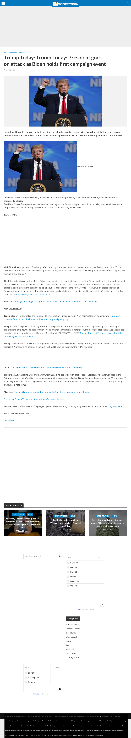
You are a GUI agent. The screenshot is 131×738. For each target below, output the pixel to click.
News (22, 52)
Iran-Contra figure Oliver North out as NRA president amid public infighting (46, 367)
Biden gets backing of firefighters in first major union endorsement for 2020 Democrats (55, 301)
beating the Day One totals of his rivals (31, 294)
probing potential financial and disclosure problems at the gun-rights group (62, 318)
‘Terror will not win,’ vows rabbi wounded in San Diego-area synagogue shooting (52, 392)
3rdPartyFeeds (11, 52)
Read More (9, 420)
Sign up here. (116, 406)
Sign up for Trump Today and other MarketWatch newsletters (34, 399)
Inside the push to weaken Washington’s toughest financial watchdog (65, 523)
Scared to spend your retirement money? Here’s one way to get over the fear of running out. (108, 523)
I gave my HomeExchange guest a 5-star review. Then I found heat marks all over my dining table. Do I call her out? (23, 523)
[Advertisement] (65, 27)
